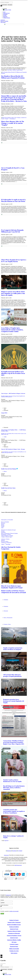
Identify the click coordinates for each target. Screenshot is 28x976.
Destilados (5, 14)
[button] (25, 516)
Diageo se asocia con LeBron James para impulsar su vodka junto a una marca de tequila (13, 293)
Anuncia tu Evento (14, 929)
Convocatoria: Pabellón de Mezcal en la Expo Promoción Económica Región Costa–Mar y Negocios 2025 (13, 742)
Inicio (4, 12)
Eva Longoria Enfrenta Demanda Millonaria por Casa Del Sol (12, 231)
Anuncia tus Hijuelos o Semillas (14, 939)
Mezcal (2, 524)
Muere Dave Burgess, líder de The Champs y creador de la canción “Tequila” (12, 123)
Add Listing (3, 22)
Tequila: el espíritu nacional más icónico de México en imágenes (12, 648)
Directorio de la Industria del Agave (8, 529)
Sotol (2, 527)
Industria (3, 540)
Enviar (2, 913)
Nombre (2, 900)
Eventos (4, 15)
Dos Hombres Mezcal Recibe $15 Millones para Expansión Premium (13, 77)
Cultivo (3, 544)
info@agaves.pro (18, 865)
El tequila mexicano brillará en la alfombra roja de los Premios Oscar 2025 (13, 373)
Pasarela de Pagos (14, 946)
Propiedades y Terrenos (6, 534)
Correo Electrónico (4, 905)
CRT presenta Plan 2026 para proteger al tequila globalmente (12, 675)
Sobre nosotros (14, 953)
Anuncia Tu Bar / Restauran (14, 922)
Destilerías (3, 532)
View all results (4, 4)
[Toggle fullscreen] (3, 963)
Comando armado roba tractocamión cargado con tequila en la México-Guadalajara (14, 811)
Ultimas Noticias (6, 17)
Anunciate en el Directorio (14, 933)
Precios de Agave (4, 541)
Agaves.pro (6, 855)
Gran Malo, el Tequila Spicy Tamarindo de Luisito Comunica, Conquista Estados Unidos (12, 329)
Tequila (2, 526)
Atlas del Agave (6, 13)
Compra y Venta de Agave (6, 536)
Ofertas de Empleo (14, 533)
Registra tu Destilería (14, 926)
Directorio (5, 16)
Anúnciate (3, 19)
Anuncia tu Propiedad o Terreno (14, 935)
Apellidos (2, 902)
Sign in (2, 21)
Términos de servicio (14, 950)
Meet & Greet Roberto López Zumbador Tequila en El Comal (11, 587)
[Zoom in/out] (4, 963)
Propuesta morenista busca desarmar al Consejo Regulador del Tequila (13, 701)
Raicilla (2, 525)
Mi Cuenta (14, 942)
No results (10, 4)
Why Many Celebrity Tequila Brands (14, 70)
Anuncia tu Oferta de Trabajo (14, 931)
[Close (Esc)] (1, 963)
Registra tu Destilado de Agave (14, 924)
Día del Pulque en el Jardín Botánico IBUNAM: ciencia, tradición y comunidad (14, 787)
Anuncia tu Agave (14, 937)
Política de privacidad (14, 948)
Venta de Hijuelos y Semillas (7, 535)
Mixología (8, 544)
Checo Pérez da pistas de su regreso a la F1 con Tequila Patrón (13, 260)
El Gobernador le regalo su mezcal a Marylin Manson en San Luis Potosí (13, 200)
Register (6, 21)
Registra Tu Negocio (14, 920)
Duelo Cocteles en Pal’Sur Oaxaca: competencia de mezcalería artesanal (13, 591)
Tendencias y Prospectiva (6, 542)
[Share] (2, 963)
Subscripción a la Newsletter (7, 519)
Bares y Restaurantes (5, 533)
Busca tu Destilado (5, 521)
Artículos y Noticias (5, 539)
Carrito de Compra (14, 944)
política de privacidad (14, 911)
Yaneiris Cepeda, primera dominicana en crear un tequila (12, 780)
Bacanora (3, 523)
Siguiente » (6, 840)
